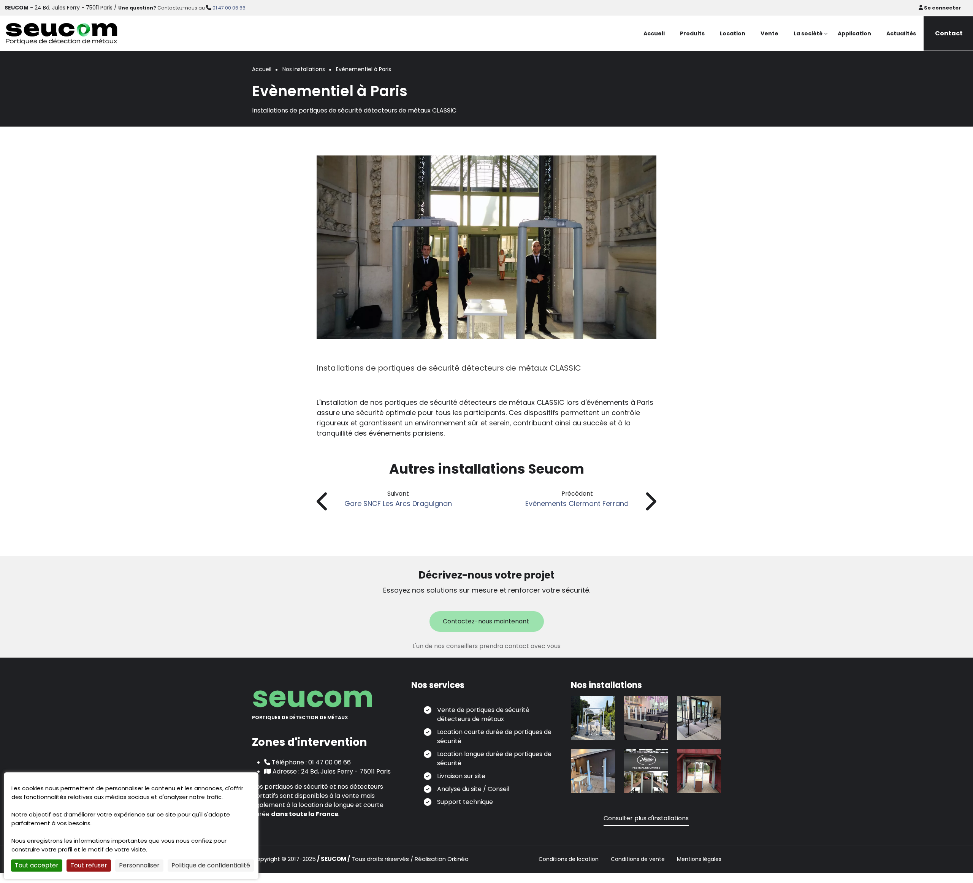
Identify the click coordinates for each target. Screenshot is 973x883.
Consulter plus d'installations (646, 818)
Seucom (313, 697)
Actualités (901, 33)
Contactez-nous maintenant (487, 621)
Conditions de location (569, 859)
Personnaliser (139, 865)
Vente (769, 33)
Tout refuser (88, 865)
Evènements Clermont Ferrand (577, 503)
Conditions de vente (638, 859)
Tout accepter (37, 865)
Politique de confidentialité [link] (210, 865)
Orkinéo (458, 859)
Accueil (654, 33)
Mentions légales (699, 859)
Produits (692, 33)
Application (854, 33)
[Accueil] (62, 32)
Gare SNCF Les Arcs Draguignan (398, 503)
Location (732, 33)
